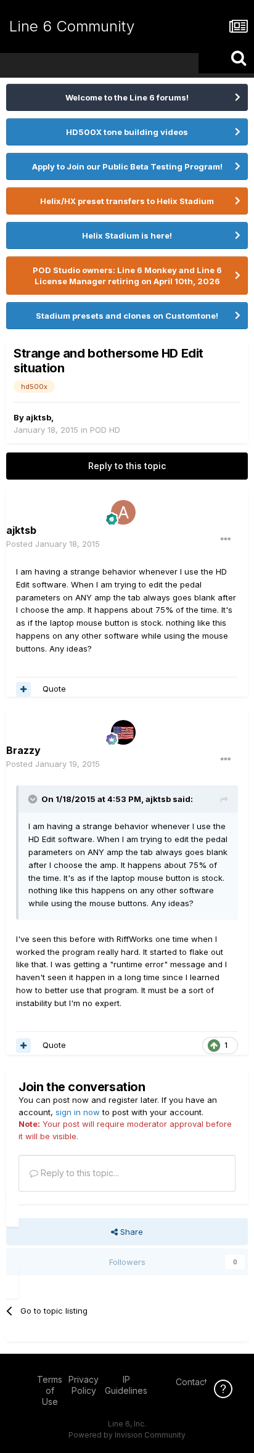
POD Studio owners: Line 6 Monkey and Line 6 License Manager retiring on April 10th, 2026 (127, 275)
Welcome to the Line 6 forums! (127, 97)
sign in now (77, 1112)
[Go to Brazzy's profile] (123, 732)
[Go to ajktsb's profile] (123, 512)
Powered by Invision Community (127, 1434)
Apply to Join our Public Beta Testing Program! (127, 166)
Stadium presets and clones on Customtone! (127, 316)
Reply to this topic (127, 465)
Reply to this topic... (78, 1173)
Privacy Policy (83, 1385)
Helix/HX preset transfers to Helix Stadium (127, 201)
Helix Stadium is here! (127, 235)
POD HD (105, 430)
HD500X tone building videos (127, 132)
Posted (53, 544)
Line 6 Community (71, 26)
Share (130, 1232)
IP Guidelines (126, 1385)
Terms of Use (49, 1390)
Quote (54, 689)
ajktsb (38, 417)
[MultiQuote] (23, 689)
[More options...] (225, 539)
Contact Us (198, 1382)
